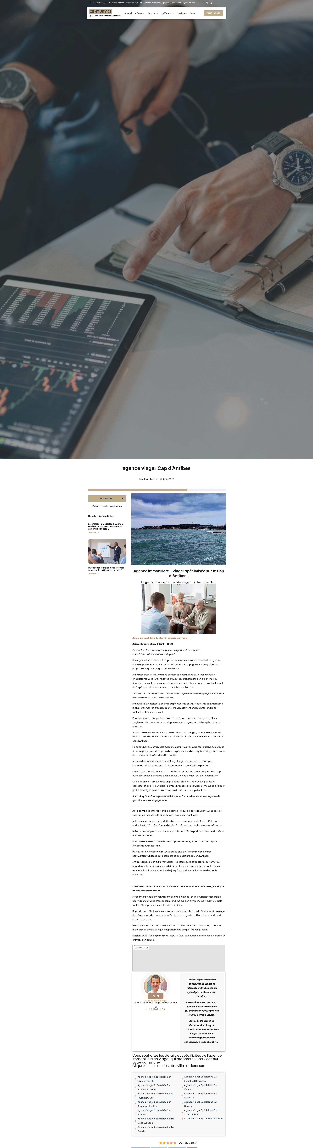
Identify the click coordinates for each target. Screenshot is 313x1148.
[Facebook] (207, 3)
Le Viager (166, 13)
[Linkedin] (211, 3)
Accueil (128, 13)
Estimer (151, 13)
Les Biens (182, 13)
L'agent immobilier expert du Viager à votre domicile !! (108, 506)
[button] (217, 3)
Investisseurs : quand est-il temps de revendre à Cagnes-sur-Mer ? (106, 568)
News (192, 13)
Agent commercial (105, 16)
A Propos (139, 13)
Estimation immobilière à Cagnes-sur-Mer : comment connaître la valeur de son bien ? (106, 526)
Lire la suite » (93, 532)
